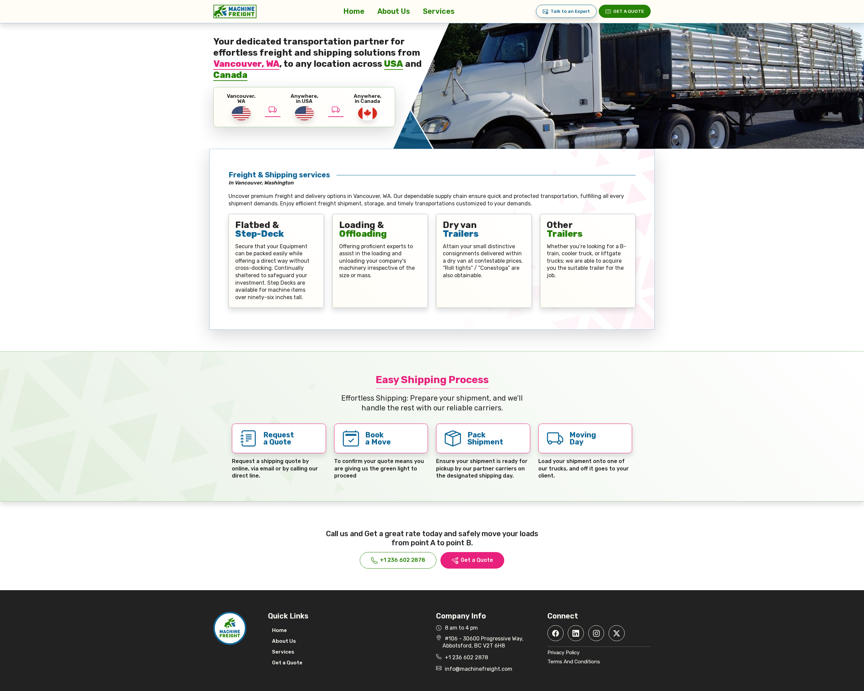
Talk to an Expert (570, 11)
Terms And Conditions (573, 662)
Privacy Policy (563, 653)
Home (353, 11)
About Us (393, 11)
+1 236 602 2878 (402, 560)
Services (439, 11)
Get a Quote (628, 11)
